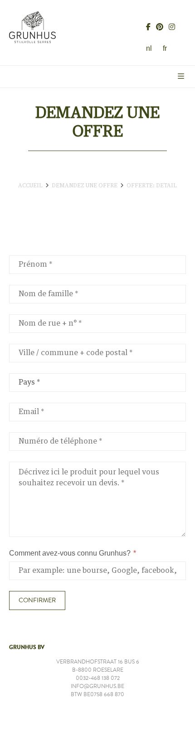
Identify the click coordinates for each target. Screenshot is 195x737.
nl (149, 48)
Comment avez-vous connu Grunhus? (70, 553)
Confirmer (37, 600)
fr (165, 48)
